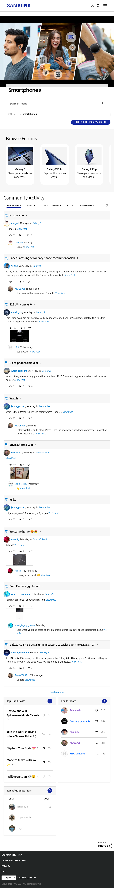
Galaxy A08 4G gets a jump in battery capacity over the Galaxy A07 (52, 644)
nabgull (15, 223)
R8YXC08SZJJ (22, 675)
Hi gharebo (17, 215)
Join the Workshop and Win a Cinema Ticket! (21, 734)
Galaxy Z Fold (54, 169)
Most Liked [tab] (32, 205)
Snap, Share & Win (21, 444)
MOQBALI (20, 288)
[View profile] (7, 223)
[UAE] (18, 5)
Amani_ (15, 539)
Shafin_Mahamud (20, 652)
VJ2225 (14, 266)
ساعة (13, 499)
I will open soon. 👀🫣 (21, 776)
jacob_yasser (18, 406)
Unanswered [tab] (87, 205)
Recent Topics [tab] (14, 205)
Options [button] (105, 114)
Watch (14, 398)
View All (30, 701)
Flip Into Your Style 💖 (21, 748)
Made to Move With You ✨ (22, 762)
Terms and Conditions (14, 860)
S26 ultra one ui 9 (21, 304)
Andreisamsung (19, 370)
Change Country (27, 877)
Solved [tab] (70, 205)
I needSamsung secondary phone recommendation (42, 258)
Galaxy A (46, 370)
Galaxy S (20, 169)
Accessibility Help (11, 855)
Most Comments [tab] (52, 205)
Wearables (44, 406)
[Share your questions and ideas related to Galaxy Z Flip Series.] (89, 155)
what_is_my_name (21, 594)
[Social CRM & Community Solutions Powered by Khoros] (105, 845)
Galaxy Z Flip (89, 169)
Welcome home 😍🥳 (24, 531)
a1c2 (17, 347)
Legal (4, 871)
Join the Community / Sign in (91, 122)
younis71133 (21, 483)
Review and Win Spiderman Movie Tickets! (23, 713)
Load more (55, 692)
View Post (22, 229)
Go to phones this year (24, 363)
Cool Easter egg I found (24, 586)
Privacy (5, 866)
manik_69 (16, 312)
